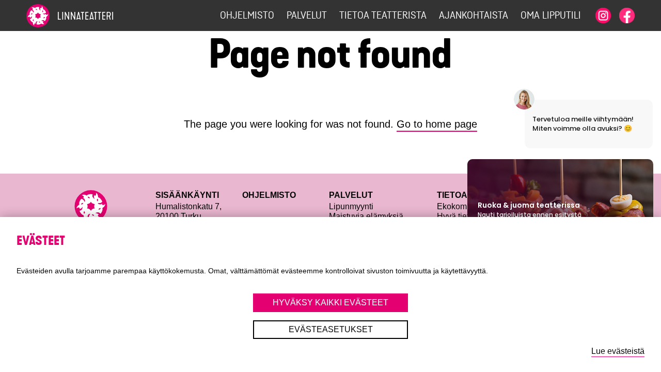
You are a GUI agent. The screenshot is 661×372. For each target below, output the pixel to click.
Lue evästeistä (617, 351)
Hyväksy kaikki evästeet (330, 302)
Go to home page (437, 124)
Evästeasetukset (331, 329)
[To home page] (88, 15)
